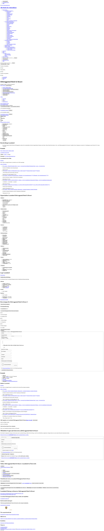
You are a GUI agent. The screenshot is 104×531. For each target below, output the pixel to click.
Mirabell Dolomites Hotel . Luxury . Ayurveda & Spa (35, 166)
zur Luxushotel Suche (4, 104)
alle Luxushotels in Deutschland (12, 39)
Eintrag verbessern (6, 93)
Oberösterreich (9, 14)
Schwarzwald (9, 37)
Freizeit (2, 257)
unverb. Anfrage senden (7, 87)
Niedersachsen (9, 31)
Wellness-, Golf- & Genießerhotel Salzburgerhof (43, 180)
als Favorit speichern (6, 89)
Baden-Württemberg (10, 22)
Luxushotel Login (6, 2)
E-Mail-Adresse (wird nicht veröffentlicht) (8, 443)
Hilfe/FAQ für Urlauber (12, 518)
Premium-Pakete (34, 518)
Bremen (8, 27)
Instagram (5, 527)
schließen (10, 110)
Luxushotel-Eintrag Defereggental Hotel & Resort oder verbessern (13, 487)
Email (2, 358)
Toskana (8, 43)
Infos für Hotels (7, 53)
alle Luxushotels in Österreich (12, 20)
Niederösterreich (10, 13)
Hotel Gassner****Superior (35, 170)
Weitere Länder (7, 46)
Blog (3, 51)
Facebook (2, 527)
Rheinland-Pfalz (9, 33)
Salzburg (8, 15)
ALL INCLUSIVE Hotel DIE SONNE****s (42, 184)
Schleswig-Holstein (10, 36)
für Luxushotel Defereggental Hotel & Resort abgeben (11, 483)
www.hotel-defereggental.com (8, 88)
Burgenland (9, 11)
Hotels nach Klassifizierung (9, 47)
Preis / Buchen (3, 85)
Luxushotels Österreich (9, 10)
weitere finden (27, 483)
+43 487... (5, 154)
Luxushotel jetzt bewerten (9, 310)
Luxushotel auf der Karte (4, 152)
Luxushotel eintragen (28, 518)
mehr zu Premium (3, 164)
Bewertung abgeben (6, 90)
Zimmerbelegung (4, 337)
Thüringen (9, 38)
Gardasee (8, 42)
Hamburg (8, 28)
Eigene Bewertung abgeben (5, 304)
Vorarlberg (9, 18)
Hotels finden (5, 9)
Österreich (7, 287)
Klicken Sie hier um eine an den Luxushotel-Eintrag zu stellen (14, 434)
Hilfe (3, 3)
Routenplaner (2, 275)
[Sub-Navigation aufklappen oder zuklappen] (11, 40)
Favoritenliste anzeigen (4, 110)
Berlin (8, 25)
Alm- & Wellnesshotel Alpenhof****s (27, 409)
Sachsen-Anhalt (9, 35)
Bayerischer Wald (10, 23)
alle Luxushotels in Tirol (4, 103)
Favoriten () (4, 498)
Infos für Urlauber (8, 54)
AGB (12, 450)
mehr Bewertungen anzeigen (5, 329)
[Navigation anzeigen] (0, 468)
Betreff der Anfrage (4, 349)
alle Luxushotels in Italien (11, 44)
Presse (6, 55)
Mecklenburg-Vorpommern (11, 30)
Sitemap (17, 514)
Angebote (4, 50)
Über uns (4, 52)
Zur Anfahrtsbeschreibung (7, 380)
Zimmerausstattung (4, 233)
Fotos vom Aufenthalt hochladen (8, 91)
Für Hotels (2, 514)
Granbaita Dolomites (33, 189)
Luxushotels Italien (8, 40)
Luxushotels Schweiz (8, 45)
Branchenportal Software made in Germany (13, 529)
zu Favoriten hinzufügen (7, 473)
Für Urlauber (6, 514)
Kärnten (8, 12)
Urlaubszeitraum (4, 335)
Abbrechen (12, 454)
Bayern (8, 24)
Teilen (4, 470)
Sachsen (8, 34)
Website (2, 332)
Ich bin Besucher (8, 494)
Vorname (2, 354)
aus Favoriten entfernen (15, 473)
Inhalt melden (35, 420)
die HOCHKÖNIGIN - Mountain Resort (29, 414)
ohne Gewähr (29, 420)
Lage (3, 99)
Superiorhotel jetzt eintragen (5, 505)
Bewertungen (5, 101)
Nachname (3, 356)
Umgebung (2, 265)
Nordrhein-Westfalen (10, 32)
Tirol (8, 17)
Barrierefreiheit (5, 1)
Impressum (2, 522)
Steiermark (9, 16)
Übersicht (4, 98)
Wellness (2, 246)
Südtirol (8, 41)
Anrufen (4, 472)
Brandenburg (9, 26)
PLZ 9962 (9, 284)
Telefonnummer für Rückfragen (6, 360)
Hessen (8, 29)
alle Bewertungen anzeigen (5, 122)
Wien (8, 19)
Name (2, 441)
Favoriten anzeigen (6, 474)
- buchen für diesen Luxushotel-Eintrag (50, 487)
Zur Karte (4, 379)
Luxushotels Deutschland (9, 21)
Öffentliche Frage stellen (7, 476)
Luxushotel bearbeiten (20, 518)
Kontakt (6, 299)
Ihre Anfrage (3, 351)
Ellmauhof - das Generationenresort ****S (41, 175)
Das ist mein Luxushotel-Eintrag (11, 493)
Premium (2, 160)
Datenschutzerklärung (6, 368)
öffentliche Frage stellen (15, 437)
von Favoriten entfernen (14, 89)
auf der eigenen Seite (34, 487)
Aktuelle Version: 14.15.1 (31, 529)
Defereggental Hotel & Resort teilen (9, 92)
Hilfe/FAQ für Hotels (4, 518)
